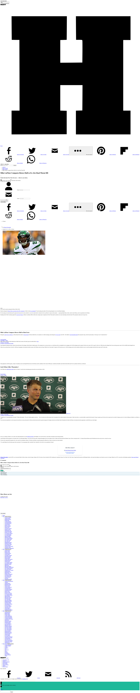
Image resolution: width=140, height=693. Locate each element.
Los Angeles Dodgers (8, 595)
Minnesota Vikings (8, 537)
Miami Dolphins (7, 536)
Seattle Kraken (7, 634)
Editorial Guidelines (6, 661)
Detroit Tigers (7, 591)
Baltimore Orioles (8, 584)
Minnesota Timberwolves (9, 567)
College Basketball (8, 644)
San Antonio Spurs (8, 576)
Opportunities (5, 662)
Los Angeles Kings (8, 623)
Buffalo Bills (7, 520)
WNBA (6, 651)
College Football (8, 645)
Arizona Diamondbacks (9, 581)
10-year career (57, 334)
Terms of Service (5, 664)
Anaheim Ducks (7, 612)
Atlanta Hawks (7, 550)
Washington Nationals (8, 609)
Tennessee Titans (8, 547)
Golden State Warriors (8, 559)
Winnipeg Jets (7, 642)
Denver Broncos (7, 526)
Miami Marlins (7, 596)
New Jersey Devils (8, 627)
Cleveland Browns (8, 523)
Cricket (6, 646)
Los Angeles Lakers (8, 563)
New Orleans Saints (8, 539)
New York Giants (8, 540)
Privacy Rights (5, 666)
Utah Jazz (6, 578)
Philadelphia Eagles (8, 542)
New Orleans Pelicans (8, 568)
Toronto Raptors (7, 577)
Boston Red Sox (7, 585)
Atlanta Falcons (7, 518)
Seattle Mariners (7, 604)
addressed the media (10, 369)
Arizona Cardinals (8, 517)
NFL (3, 516)
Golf (5, 648)
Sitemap (4, 665)
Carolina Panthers (8, 521)
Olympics (6, 652)
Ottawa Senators (7, 630)
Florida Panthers (7, 622)
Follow (6, 340)
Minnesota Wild (7, 624)
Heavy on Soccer (8, 654)
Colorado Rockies (8, 590)
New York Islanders (8, 628)
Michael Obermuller (7, 227)
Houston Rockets (8, 560)
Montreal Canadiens (8, 625)
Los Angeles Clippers (8, 562)
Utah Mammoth (7, 638)
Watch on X (68, 413)
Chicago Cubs (7, 586)
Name (18, 189)
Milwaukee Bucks (8, 566)
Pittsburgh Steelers (30, 436)
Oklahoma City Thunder (9, 570)
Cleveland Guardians (8, 589)
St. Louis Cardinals (8, 605)
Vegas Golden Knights (9, 640)
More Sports (5, 643)
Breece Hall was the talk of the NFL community (16, 311)
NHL (3, 610)
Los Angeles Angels (8, 594)
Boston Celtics (7, 551)
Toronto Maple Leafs (8, 637)
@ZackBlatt (2, 340)
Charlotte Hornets (8, 553)
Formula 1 (6, 647)
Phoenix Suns (7, 573)
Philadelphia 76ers (8, 572)
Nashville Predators (8, 626)
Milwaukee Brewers (8, 597)
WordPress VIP (25, 678)
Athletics (6, 582)
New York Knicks (8, 569)
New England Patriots (8, 538)
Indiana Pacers (7, 561)
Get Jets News (3, 202)
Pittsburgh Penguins (8, 632)
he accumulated (33, 311)
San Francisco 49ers (8, 544)
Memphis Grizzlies (8, 564)
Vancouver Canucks (8, 639)
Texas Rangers (7, 607)
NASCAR (6, 649)
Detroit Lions (7, 527)
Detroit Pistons (7, 558)
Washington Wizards (8, 579)
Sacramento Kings (8, 575)
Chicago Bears (26, 334)
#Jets (38, 341)
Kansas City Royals (8, 593)
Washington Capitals (8, 641)
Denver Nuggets (7, 557)
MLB (4, 580)
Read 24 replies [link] (10, 343)
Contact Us (5, 660)
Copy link (6, 343)
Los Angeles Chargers (8, 533)
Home (4, 515)
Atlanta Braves (7, 583)
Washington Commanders (9, 548)
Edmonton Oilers (8, 621)
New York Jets (2, 374)
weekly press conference (8, 334)
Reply (3, 343)
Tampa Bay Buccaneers (9, 546)
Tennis (6, 655)
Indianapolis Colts (8, 530)
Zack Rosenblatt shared (74, 334)
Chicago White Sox (8, 587)
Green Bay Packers (19, 314)
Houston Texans (7, 529)
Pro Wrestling (7, 653)
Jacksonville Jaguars (8, 531)
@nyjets (1, 375)
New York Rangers (8, 629)
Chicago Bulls (7, 554)
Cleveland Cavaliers (8, 555)
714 (1, 415)
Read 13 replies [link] (10, 415)
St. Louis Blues (7, 635)
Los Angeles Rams (8, 534)
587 (1, 343)
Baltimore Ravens (8, 519)
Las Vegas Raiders (8, 535)
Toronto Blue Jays (8, 608)
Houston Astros (7, 592)
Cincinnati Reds (7, 588)
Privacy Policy (5, 663)
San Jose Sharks (7, 633)
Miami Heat (7, 565)
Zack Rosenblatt (3, 339)
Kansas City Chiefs (8, 532)
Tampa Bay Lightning (8, 636)
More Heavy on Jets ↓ (4, 497)
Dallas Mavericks (8, 556)
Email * (18, 198)
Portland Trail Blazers (8, 574)
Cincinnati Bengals (8, 522)
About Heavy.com (6, 659)
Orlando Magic (7, 571)
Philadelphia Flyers (8, 631)
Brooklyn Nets (7, 552)
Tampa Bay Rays (8, 606)
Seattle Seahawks (8, 545)
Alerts (2, 164)
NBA (3, 549)
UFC (6, 650)
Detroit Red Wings (8, 620)
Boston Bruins (7, 613)
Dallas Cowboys (8, 525)
